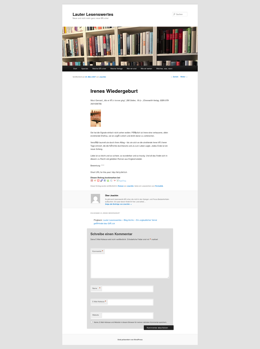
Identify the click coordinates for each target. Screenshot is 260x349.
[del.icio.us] (101, 180)
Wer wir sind (131, 68)
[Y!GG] (95, 180)
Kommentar (97, 251)
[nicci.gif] (95, 125)
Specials (84, 68)
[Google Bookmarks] (111, 180)
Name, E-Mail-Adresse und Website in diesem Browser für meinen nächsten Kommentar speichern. (130, 322)
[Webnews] (98, 180)
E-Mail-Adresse (99, 301)
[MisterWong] (92, 180)
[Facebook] (105, 180)
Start (75, 68)
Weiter (183, 76)
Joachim (102, 77)
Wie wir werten (146, 68)
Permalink (159, 186)
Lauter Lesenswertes (93, 14)
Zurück (174, 76)
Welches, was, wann (164, 68)
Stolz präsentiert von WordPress (130, 339)
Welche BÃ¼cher (99, 68)
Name (96, 288)
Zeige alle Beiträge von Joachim (118, 204)
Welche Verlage (116, 68)
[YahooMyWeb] (114, 180)
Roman (120, 186)
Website (95, 315)
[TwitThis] (121, 180)
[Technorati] (108, 180)
